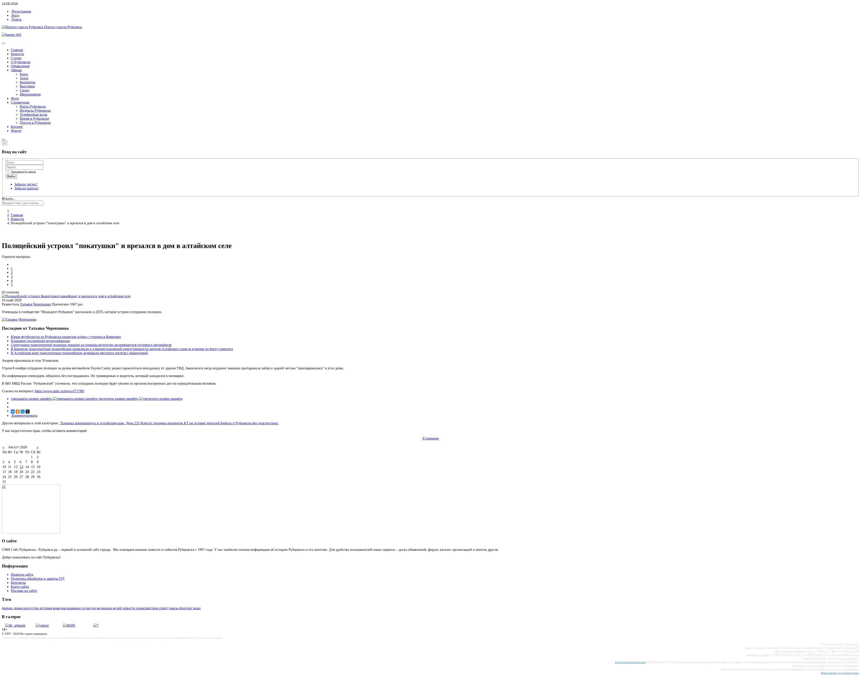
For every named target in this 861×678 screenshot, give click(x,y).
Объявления (20, 66)
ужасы (174, 608)
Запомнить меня (23, 172)
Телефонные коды (33, 114)
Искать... (8, 199)
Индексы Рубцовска (35, 110)
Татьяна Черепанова (35, 304)
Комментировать (24, 415)
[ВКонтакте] (13, 412)
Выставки (27, 86)
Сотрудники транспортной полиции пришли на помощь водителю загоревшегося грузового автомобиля (91, 345)
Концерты (27, 82)
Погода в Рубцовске (35, 122)
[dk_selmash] (15, 625)
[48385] (69, 625)
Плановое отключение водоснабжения (40, 341)
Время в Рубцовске (34, 118)
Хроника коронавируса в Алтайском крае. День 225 (100, 423)
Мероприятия (30, 94)
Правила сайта (22, 574)
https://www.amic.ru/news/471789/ (59, 391)
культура (90, 608)
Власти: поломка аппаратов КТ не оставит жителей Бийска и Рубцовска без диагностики (210, 423)
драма (18, 608)
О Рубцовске (20, 62)
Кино (24, 74)
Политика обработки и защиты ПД (37, 578)
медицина (105, 608)
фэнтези (186, 608)
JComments (430, 438)
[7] (96, 625)
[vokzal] (42, 625)
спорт (164, 608)
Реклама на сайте (24, 591)
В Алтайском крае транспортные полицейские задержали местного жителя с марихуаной (79, 353)
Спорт (24, 90)
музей (118, 608)
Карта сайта (20, 587)
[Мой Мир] (23, 412)
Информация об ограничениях (840, 673)
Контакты (18, 582)
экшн (197, 608)
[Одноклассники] (18, 412)
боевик (7, 608)
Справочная (20, 102)
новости (129, 608)
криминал (74, 608)
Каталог (17, 127)
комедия (59, 608)
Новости (17, 54)
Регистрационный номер (630, 662)
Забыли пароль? (26, 188)
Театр (24, 78)
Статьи (16, 58)
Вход (15, 15)
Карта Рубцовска (33, 106)
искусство (31, 608)
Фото (15, 98)
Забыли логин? (25, 184)
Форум (16, 131)
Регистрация (21, 11)
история (46, 608)
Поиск (16, 19)
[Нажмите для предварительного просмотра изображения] (66, 296)
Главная (17, 50)
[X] (28, 412)
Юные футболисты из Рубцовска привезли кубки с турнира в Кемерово (66, 337)
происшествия (147, 608)
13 (21, 467)
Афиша (16, 70)
